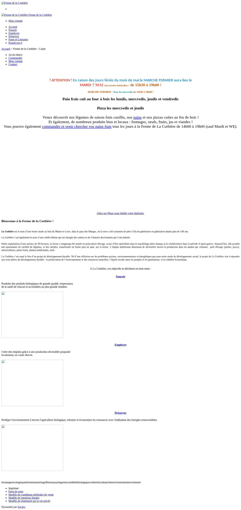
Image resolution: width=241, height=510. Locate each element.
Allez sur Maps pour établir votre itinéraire (120, 213)
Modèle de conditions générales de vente (31, 494)
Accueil (12, 26)
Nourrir (12, 29)
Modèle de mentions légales (23, 497)
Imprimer (13, 488)
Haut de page (15, 491)
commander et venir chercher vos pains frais (77, 126)
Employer (13, 33)
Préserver (13, 36)
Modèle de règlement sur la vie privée (29, 500)
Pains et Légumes (18, 39)
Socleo (21, 506)
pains (137, 117)
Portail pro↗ (15, 42)
